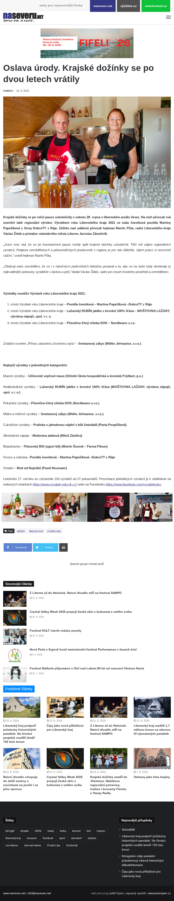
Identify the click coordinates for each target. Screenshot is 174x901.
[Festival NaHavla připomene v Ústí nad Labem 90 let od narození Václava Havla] (15, 674)
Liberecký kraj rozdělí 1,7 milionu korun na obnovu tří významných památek (152, 729)
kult (89, 831)
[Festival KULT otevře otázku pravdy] (15, 637)
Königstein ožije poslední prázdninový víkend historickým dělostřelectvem (143, 861)
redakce (8, 90)
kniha (63, 831)
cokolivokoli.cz (156, 6)
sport (62, 838)
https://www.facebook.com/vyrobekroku (133, 484)
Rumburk (48, 838)
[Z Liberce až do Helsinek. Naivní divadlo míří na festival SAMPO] (15, 599)
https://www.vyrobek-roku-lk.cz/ (55, 484)
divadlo (24, 831)
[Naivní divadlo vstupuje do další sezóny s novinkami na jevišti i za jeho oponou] (21, 758)
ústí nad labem (32, 845)
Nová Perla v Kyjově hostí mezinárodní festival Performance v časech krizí (83, 649)
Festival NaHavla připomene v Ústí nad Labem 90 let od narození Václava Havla (87, 668)
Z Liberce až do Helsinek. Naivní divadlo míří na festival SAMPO (76, 593)
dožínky (21, 531)
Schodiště (128, 829)
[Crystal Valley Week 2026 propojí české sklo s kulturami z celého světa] (15, 618)
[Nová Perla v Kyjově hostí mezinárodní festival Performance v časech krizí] (15, 655)
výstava (92, 838)
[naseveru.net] (23, 17)
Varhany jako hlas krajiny (152, 777)
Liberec (101, 831)
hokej (51, 831)
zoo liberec (12, 845)
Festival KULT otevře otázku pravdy (55, 630)
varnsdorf (76, 838)
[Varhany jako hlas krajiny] (152, 758)
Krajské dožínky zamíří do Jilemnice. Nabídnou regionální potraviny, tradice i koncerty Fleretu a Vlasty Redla (108, 785)
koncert (76, 831)
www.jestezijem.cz (159, 893)
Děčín (38, 831)
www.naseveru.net (14, 893)
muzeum (32, 838)
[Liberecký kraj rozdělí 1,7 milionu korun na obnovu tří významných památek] (152, 707)
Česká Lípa (53, 845)
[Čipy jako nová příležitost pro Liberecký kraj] (65, 707)
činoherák (72, 845)
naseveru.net (102, 6)
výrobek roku (54, 531)
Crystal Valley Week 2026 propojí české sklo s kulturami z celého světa (81, 611)
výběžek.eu (128, 6)
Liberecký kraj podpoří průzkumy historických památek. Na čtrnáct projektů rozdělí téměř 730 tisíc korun (19, 733)
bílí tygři (10, 831)
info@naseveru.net (39, 893)
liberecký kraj (36, 531)
